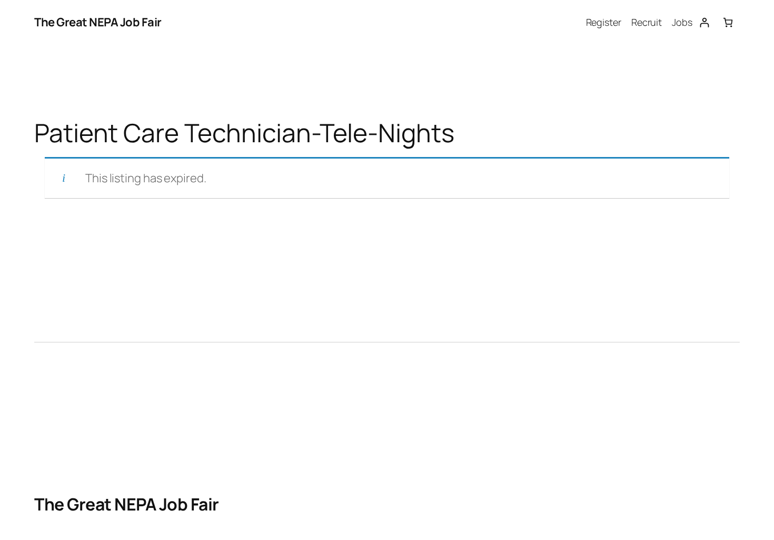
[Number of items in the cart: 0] (728, 22)
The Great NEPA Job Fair (98, 22)
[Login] (704, 22)
